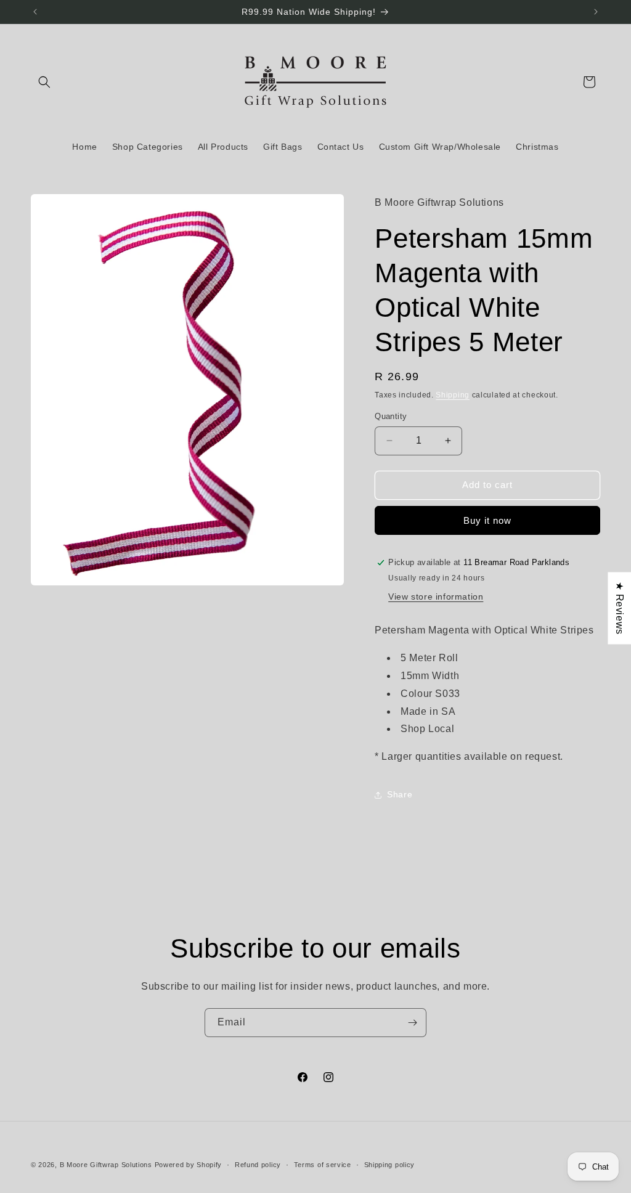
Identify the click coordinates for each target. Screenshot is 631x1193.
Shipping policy (389, 1164)
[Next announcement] (595, 11)
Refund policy (258, 1164)
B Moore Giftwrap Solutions (106, 1164)
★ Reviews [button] (619, 608)
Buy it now (487, 520)
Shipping (453, 395)
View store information (435, 596)
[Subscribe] (412, 1022)
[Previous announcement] (35, 11)
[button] (44, 82)
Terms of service (322, 1164)
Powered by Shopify (188, 1164)
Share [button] (399, 794)
